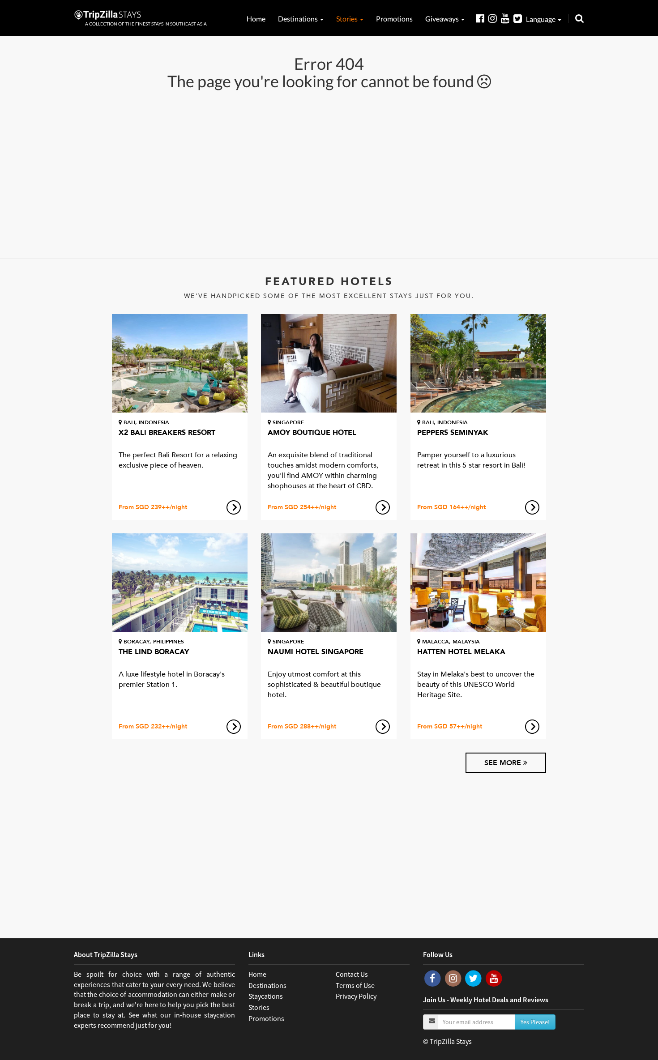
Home (256, 18)
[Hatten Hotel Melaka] (478, 582)
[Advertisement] (329, 173)
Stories (347, 18)
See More (503, 763)
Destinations (298, 18)
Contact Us (352, 974)
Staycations (265, 996)
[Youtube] (507, 18)
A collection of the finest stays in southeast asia (146, 23)
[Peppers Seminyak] (478, 363)
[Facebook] (482, 18)
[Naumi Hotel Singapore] (329, 582)
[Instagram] (494, 18)
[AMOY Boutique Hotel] (329, 363)
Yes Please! (535, 1022)
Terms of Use (355, 985)
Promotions (394, 18)
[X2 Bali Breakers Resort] (180, 363)
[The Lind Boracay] (180, 582)
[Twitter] (519, 18)
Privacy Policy (356, 996)
